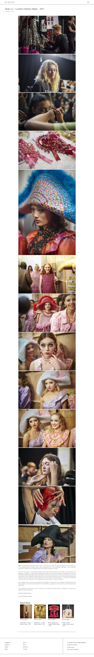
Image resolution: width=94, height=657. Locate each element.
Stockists (25, 647)
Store (24, 644)
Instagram (7, 642)
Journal (25, 649)
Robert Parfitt (28, 596)
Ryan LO (20, 565)
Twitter (6, 647)
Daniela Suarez (27, 593)
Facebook (7, 644)
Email (6, 649)
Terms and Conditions (73, 649)
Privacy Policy (70, 647)
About (24, 642)
